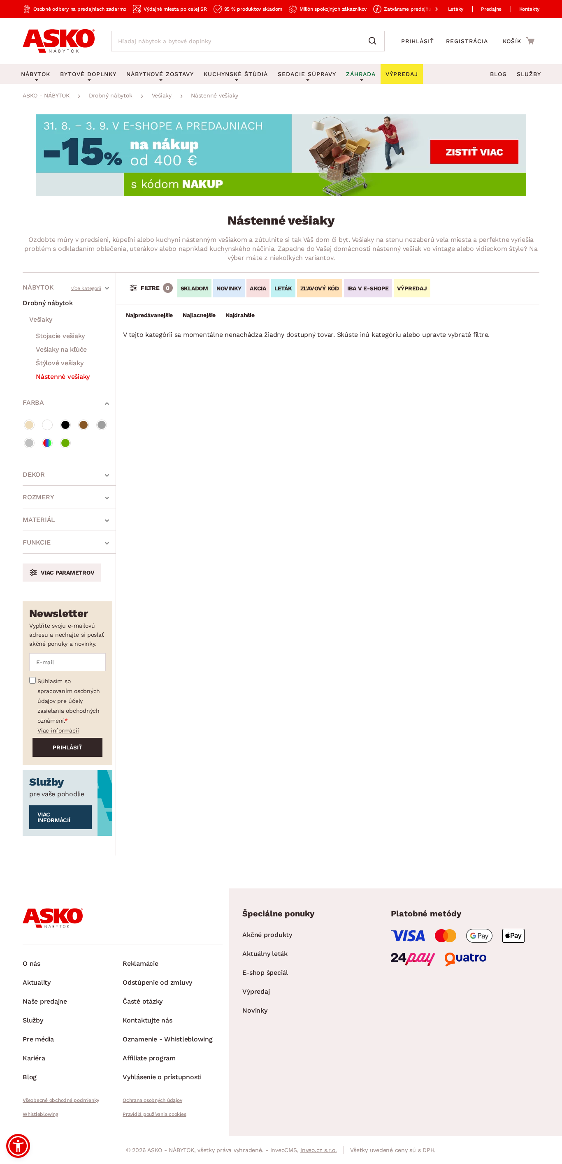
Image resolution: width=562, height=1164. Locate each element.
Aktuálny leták (265, 954)
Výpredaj (255, 991)
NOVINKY (229, 288)
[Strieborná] (29, 443)
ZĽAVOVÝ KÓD (319, 288)
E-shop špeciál (265, 972)
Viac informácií (58, 730)
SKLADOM (194, 288)
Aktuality (37, 982)
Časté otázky (143, 1001)
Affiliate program (149, 1058)
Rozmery (38, 497)
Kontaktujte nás (147, 1020)
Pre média (38, 1039)
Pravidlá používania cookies (154, 1114)
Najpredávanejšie (149, 315)
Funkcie (36, 542)
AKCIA (258, 288)
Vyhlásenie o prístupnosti (162, 1077)
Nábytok (38, 287)
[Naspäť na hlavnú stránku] (59, 41)
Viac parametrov (67, 572)
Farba (33, 402)
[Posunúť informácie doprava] (430, 9)
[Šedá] (102, 425)
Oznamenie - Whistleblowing (168, 1039)
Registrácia (467, 41)
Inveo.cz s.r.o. (318, 1150)
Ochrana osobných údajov (152, 1100)
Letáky (456, 9)
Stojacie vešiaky (60, 336)
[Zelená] (65, 443)
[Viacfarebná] (47, 443)
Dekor (34, 474)
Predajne (491, 9)
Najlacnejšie (199, 315)
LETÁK (283, 288)
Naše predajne (45, 1001)
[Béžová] (29, 425)
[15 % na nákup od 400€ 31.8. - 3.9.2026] (281, 194)
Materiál (39, 520)
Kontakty (529, 9)
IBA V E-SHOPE (368, 288)
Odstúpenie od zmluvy (157, 982)
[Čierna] (65, 425)
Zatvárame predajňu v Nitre (416, 9)
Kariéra (34, 1058)
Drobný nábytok (48, 303)
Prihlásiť (417, 41)
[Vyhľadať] (374, 41)
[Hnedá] (83, 425)
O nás (31, 963)
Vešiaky (40, 319)
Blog (498, 74)
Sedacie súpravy (307, 74)
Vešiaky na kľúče (61, 349)
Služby (529, 74)
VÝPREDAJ (412, 288)
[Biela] (47, 425)
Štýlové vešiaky (59, 363)
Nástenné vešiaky (63, 376)
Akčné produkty (267, 935)
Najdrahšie (240, 315)
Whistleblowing (40, 1114)
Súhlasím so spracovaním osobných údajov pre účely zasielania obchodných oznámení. (68, 701)
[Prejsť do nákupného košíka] (518, 41)
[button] (18, 1146)
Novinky (254, 1010)
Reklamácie (140, 963)
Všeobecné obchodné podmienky (61, 1100)
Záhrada (361, 74)
